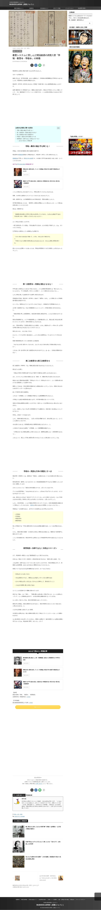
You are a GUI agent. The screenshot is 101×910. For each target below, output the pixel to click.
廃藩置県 (21, 154)
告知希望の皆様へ (82, 8)
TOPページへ (37, 707)
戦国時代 (32, 8)
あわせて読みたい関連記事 (25, 140)
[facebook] (35, 65)
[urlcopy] (43, 65)
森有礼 (32, 505)
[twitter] (32, 65)
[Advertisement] (38, 113)
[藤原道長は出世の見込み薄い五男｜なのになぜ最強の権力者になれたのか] (25, 878)
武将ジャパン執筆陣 (52, 899)
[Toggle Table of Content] (57, 128)
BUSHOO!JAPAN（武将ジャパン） (22, 4)
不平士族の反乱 (21, 164)
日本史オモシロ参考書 (19, 816)
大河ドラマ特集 (56, 8)
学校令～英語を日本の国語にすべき (26, 136)
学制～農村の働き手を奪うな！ (25, 130)
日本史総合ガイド (44, 8)
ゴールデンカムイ (69, 8)
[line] (39, 65)
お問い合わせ (39, 783)
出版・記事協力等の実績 (63, 899)
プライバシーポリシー (80, 899)
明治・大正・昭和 (18, 814)
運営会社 (72, 899)
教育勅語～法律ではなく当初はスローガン (28, 138)
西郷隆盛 (15, 158)
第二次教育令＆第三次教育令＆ (25, 134)
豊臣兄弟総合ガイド (19, 8)
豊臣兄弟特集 (24, 899)
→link (28, 697)
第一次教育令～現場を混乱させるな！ (27, 132)
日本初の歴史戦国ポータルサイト (50, 902)
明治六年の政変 (28, 158)
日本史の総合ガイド (33, 899)
